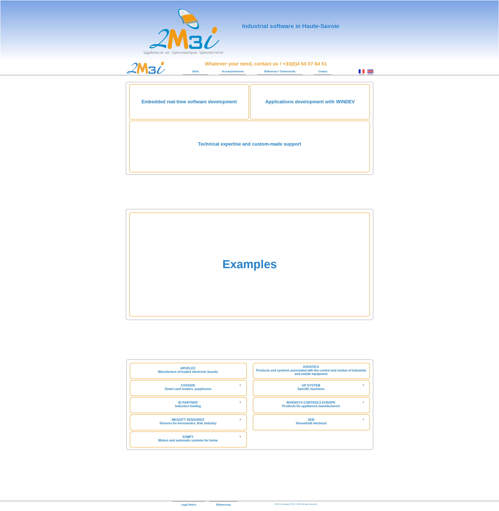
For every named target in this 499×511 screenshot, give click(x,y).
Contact (322, 71)
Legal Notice (188, 504)
